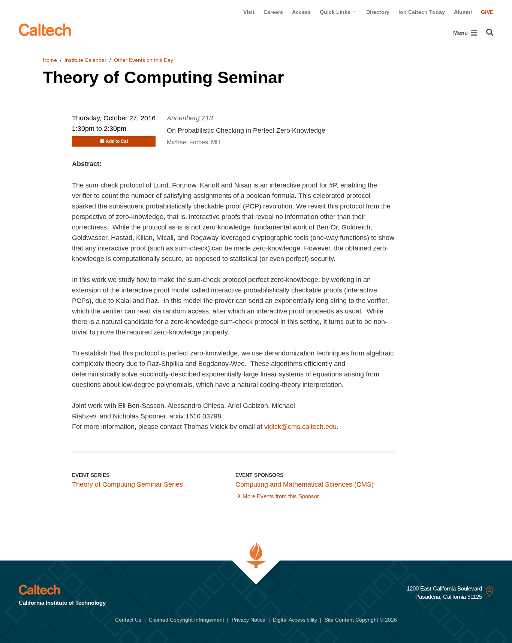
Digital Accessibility (295, 620)
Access (301, 12)
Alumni (463, 12)
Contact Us (128, 620)
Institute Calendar (85, 60)
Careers (273, 12)
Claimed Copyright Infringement (186, 620)
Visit (249, 12)
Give (487, 12)
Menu (461, 33)
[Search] (489, 32)
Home (50, 60)
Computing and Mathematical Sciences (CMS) (304, 484)
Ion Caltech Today (421, 12)
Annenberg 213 (190, 118)
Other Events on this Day (143, 60)
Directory (377, 12)
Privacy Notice (248, 620)
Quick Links (336, 12)
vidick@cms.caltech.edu (300, 426)
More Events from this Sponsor (281, 496)
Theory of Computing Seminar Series (127, 484)
